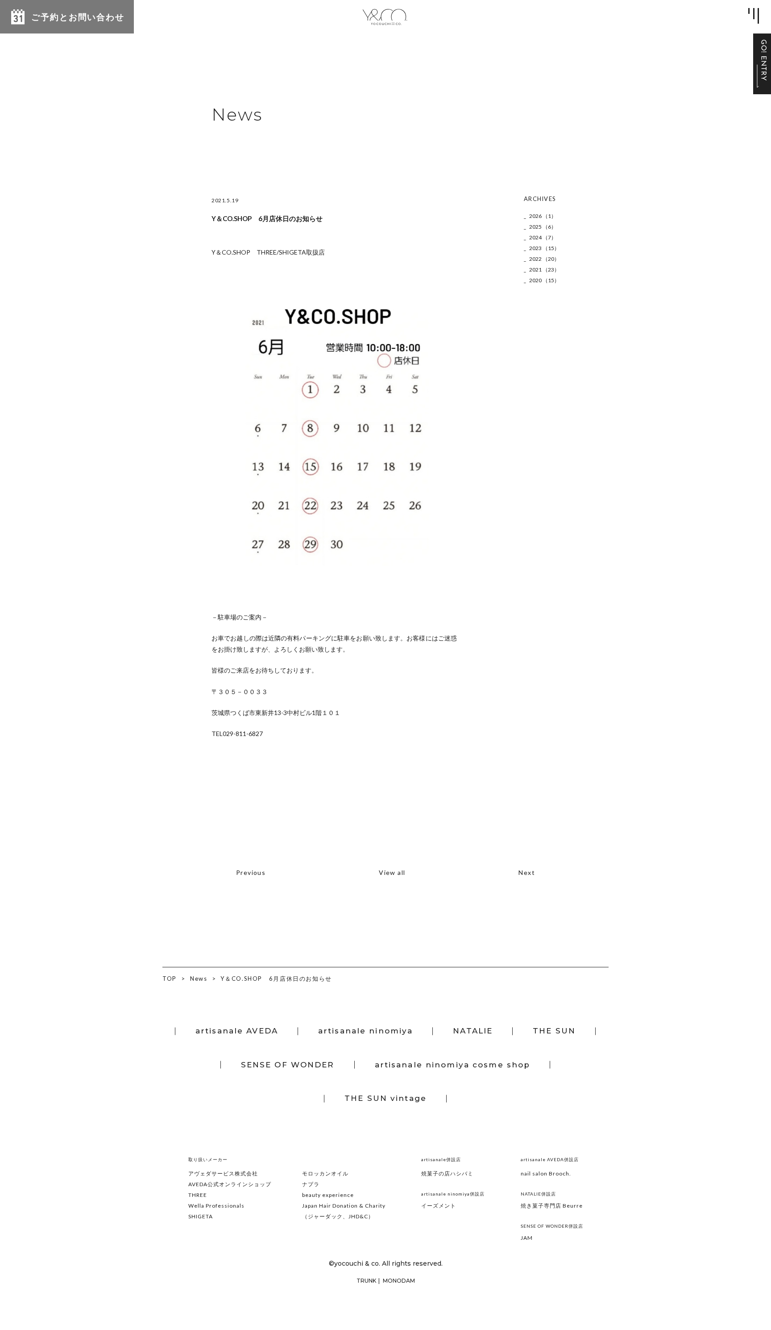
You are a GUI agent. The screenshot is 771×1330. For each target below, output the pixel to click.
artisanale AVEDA (236, 1030)
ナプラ (310, 1184)
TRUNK (366, 1280)
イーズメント (438, 1205)
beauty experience (328, 1195)
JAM (527, 1237)
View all (392, 872)
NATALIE (473, 1030)
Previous (250, 872)
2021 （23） (544, 269)
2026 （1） (542, 216)
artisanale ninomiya (365, 1030)
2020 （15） (544, 280)
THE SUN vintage (385, 1098)
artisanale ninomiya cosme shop (453, 1064)
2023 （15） (544, 248)
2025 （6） (542, 226)
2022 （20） (544, 258)
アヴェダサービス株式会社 (223, 1173)
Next (526, 872)
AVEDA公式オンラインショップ (229, 1184)
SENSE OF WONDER (288, 1064)
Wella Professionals (216, 1205)
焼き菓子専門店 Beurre (552, 1205)
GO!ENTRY (762, 63)
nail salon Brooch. (546, 1173)
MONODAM (399, 1280)
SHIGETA (200, 1216)
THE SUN (554, 1030)
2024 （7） (542, 237)
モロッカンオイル (325, 1173)
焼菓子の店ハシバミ (447, 1173)
